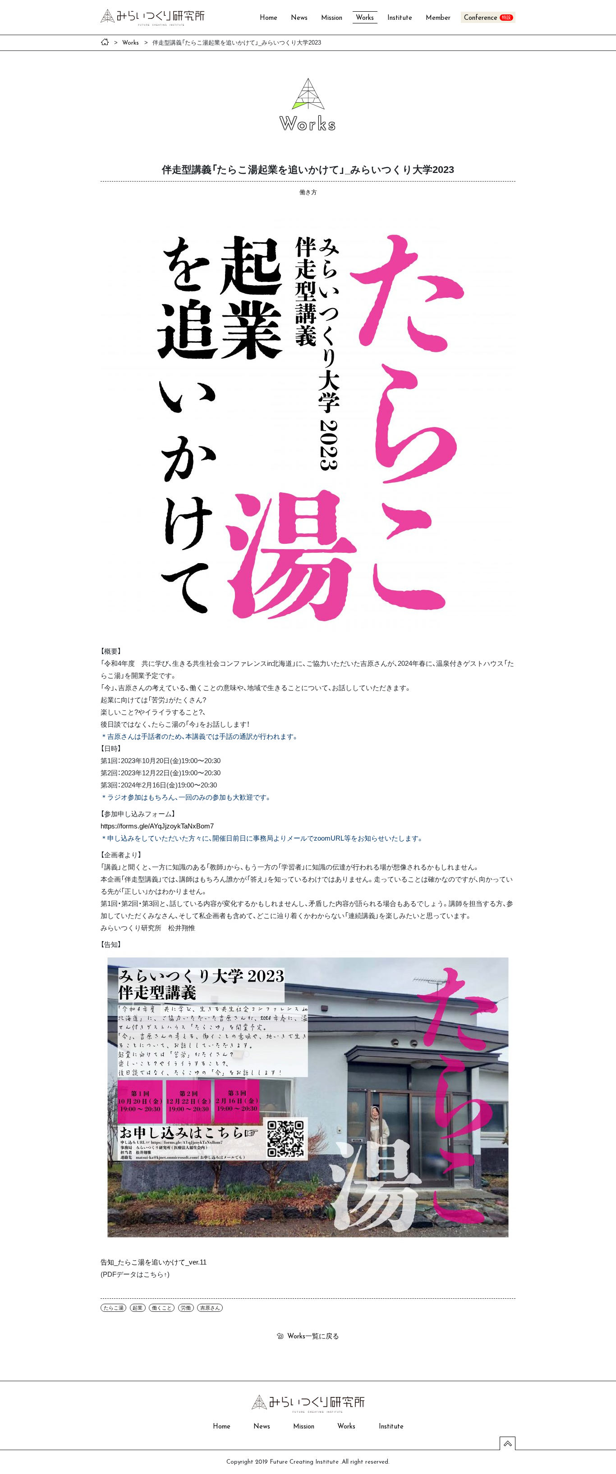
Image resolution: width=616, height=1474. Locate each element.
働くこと (162, 1307)
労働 (186, 1307)
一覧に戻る (313, 1336)
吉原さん (210, 1307)
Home (268, 18)
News (299, 18)
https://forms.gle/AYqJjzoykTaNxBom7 (157, 826)
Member (438, 18)
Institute (399, 18)
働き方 (308, 191)
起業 (138, 1307)
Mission (331, 18)
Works (365, 18)
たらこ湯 (114, 1307)
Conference (480, 18)
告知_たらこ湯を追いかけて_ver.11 (154, 1262)
